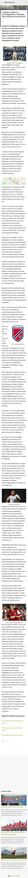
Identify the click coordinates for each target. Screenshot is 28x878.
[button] (3, 21)
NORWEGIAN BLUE (9, 2)
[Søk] (26, 2)
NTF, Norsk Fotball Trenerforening (12, 735)
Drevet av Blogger (15, 876)
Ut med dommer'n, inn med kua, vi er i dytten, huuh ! (14, 860)
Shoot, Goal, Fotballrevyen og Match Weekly (12, 806)
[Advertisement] (14, 772)
